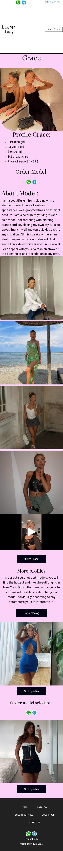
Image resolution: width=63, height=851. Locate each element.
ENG (48, 2)
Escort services (34, 25)
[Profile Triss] (31, 751)
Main (35, 9)
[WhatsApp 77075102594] (18, 2)
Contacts (35, 44)
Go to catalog (31, 613)
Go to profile (31, 691)
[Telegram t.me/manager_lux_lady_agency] (23, 2)
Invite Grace (31, 559)
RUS (57, 2)
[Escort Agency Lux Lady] (8, 29)
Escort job (34, 35)
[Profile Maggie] (31, 653)
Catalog (35, 16)
